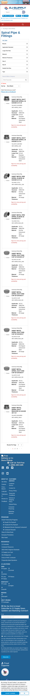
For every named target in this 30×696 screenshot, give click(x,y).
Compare (7, 103)
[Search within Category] (26, 79)
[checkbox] (4, 103)
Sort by (3, 86)
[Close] (24, 693)
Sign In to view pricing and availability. (18, 126)
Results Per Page (11, 445)
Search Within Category (8, 76)
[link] (8, 448)
